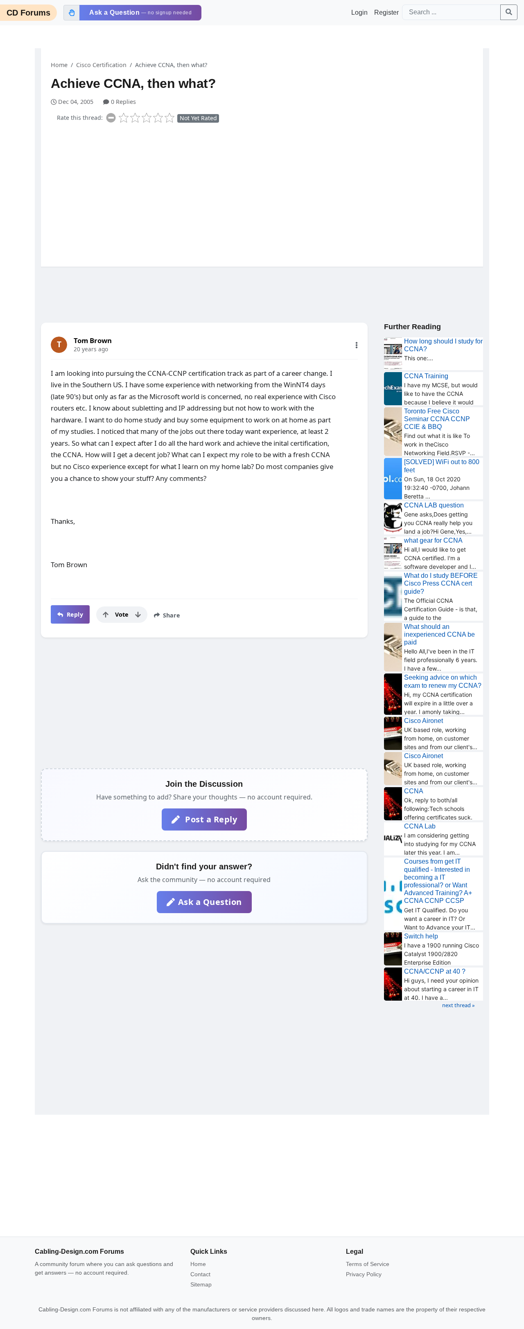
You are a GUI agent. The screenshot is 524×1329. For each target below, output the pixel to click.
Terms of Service (367, 1264)
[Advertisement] (267, 193)
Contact (200, 1274)
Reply (74, 614)
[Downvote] (138, 614)
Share (170, 615)
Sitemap (201, 1284)
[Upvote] (105, 614)
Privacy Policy (364, 1274)
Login (359, 12)
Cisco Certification (101, 65)
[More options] (356, 345)
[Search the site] (508, 12)
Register (386, 12)
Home (59, 65)
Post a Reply (210, 819)
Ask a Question (210, 901)
